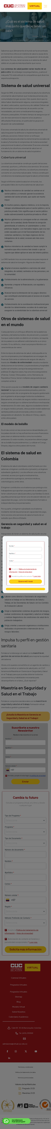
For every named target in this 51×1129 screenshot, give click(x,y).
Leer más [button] (37, 576)
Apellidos (12, 553)
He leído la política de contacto (22, 576)
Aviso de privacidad (25, 572)
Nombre (11, 546)
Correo (11, 561)
